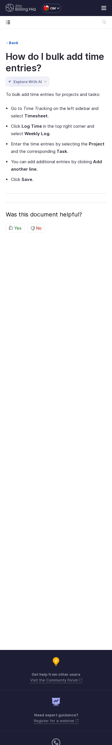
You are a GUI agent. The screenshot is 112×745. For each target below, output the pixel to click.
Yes (17, 228)
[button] (48, 8)
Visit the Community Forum (54, 680)
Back (13, 42)
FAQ (32, 9)
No (38, 228)
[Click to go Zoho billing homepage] (17, 8)
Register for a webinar (55, 720)
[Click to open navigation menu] (9, 22)
